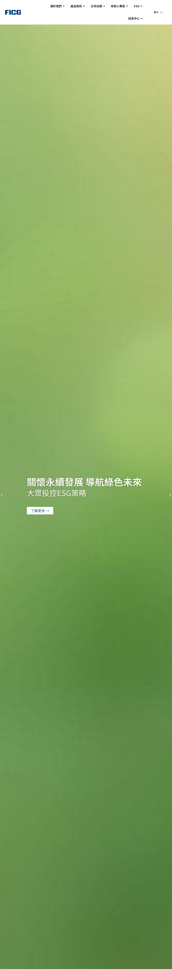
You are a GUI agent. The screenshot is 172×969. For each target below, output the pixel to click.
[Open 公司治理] (104, 6)
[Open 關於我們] (63, 6)
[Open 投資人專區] (127, 6)
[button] (1, 494)
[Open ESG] (141, 6)
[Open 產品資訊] (84, 6)
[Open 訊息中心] (141, 18)
